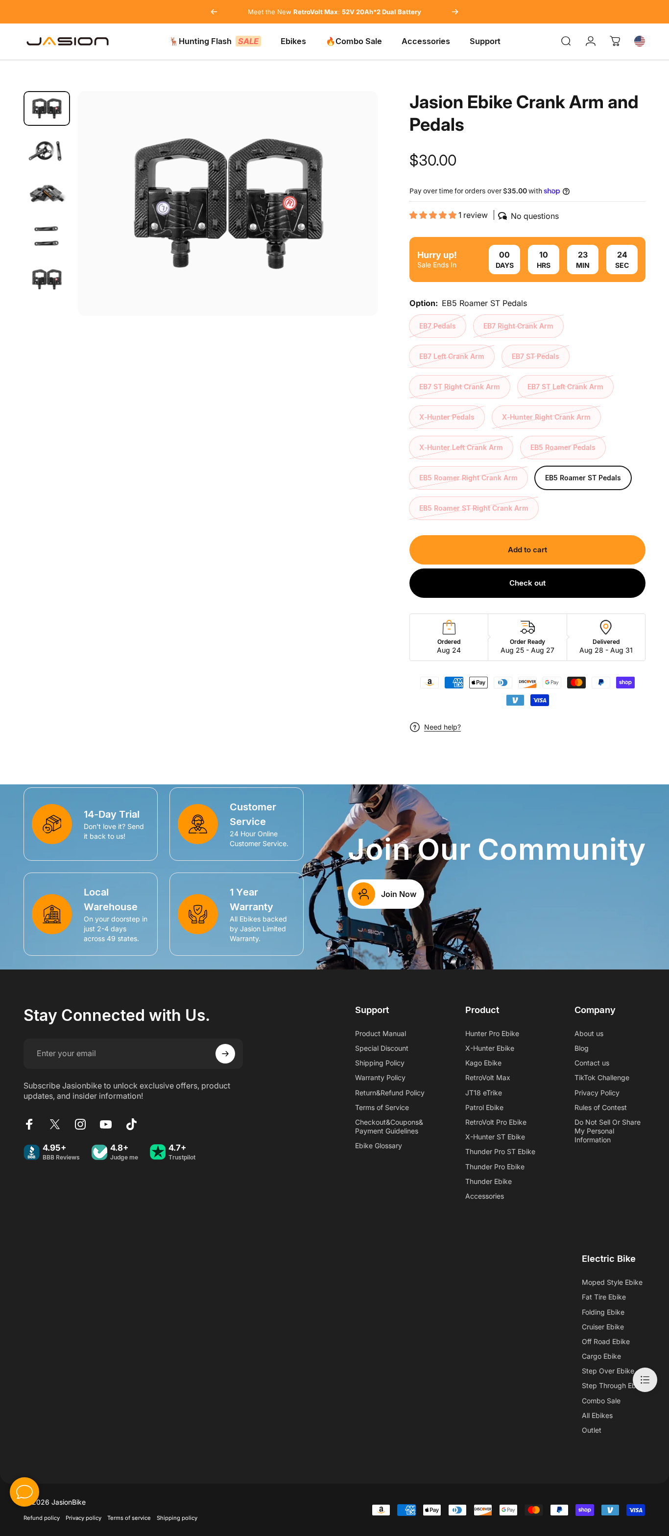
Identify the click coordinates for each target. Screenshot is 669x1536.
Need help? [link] (442, 727)
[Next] (455, 12)
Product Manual (380, 1033)
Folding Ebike (603, 1312)
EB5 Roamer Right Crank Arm (468, 477)
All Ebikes (597, 1415)
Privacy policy (83, 1518)
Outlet (591, 1430)
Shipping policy (177, 1518)
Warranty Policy (380, 1077)
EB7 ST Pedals (535, 356)
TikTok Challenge (601, 1077)
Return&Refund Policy (390, 1092)
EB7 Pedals (437, 326)
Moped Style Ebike (612, 1282)
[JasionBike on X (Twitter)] (55, 1124)
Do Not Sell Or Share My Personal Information (607, 1131)
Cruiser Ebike (603, 1327)
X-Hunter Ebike (489, 1048)
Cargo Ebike (601, 1356)
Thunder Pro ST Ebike (500, 1151)
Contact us (591, 1063)
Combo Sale (601, 1400)
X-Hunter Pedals (447, 417)
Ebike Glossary (378, 1145)
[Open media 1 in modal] (228, 203)
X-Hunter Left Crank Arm (461, 447)
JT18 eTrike (483, 1092)
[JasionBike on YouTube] (106, 1124)
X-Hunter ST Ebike (495, 1137)
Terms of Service (382, 1107)
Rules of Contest (600, 1107)
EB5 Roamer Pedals (563, 447)
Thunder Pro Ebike (495, 1166)
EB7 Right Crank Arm (518, 326)
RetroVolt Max (487, 1077)
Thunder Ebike (488, 1181)
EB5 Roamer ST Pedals (583, 477)
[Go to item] (47, 108)
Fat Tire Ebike (604, 1297)
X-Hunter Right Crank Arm (546, 417)
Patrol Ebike (484, 1107)
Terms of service (129, 1518)
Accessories (484, 1196)
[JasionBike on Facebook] (29, 1124)
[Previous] (214, 12)
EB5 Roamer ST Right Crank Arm (473, 508)
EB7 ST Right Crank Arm (459, 386)
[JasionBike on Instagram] (80, 1124)
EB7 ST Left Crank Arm (565, 386)
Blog (581, 1048)
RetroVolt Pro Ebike (495, 1122)
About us (588, 1033)
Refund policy (42, 1518)
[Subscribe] (225, 1053)
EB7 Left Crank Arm (451, 356)
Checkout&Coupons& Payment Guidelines (389, 1126)
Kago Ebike (483, 1063)
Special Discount (381, 1048)
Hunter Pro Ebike (492, 1033)
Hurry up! (437, 255)
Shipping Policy (380, 1063)
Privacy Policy (597, 1092)
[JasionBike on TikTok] (131, 1124)
